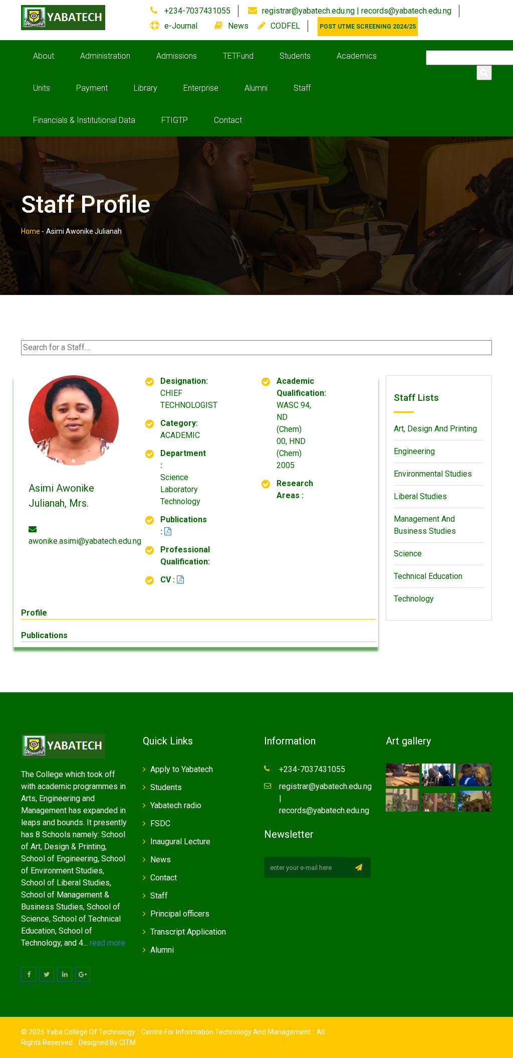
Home (30, 231)
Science (408, 553)
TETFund (238, 56)
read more (107, 943)
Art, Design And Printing (435, 428)
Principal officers (179, 914)
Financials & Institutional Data (84, 120)
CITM (127, 1042)
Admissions (176, 56)
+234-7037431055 (196, 11)
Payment (92, 88)
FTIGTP (174, 120)
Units (41, 88)
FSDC (160, 823)
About (43, 56)
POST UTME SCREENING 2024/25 (368, 26)
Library (145, 88)
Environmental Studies (433, 474)
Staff (302, 88)
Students (295, 56)
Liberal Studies (420, 496)
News (238, 26)
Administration (105, 56)
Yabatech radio (175, 805)
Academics (357, 56)
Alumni (256, 88)
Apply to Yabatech (181, 769)
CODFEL (285, 26)
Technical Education (428, 576)
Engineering (414, 451)
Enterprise (200, 88)
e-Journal (180, 26)
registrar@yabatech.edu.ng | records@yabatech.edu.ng (356, 11)
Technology (414, 598)
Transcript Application (188, 932)
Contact (228, 120)
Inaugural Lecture (180, 841)
